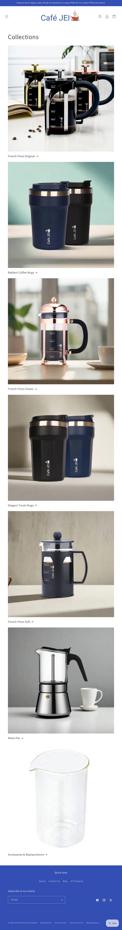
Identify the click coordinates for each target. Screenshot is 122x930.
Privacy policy (61, 923)
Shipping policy (92, 923)
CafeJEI (17, 923)
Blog (65, 881)
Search (42, 881)
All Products (77, 881)
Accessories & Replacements (26, 854)
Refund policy (46, 923)
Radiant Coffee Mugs (21, 272)
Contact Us (54, 881)
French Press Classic (21, 389)
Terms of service (76, 923)
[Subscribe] (61, 899)
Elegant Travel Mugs (21, 505)
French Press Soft (19, 621)
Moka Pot (14, 738)
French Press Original (21, 156)
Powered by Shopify (29, 923)
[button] (6, 16)
